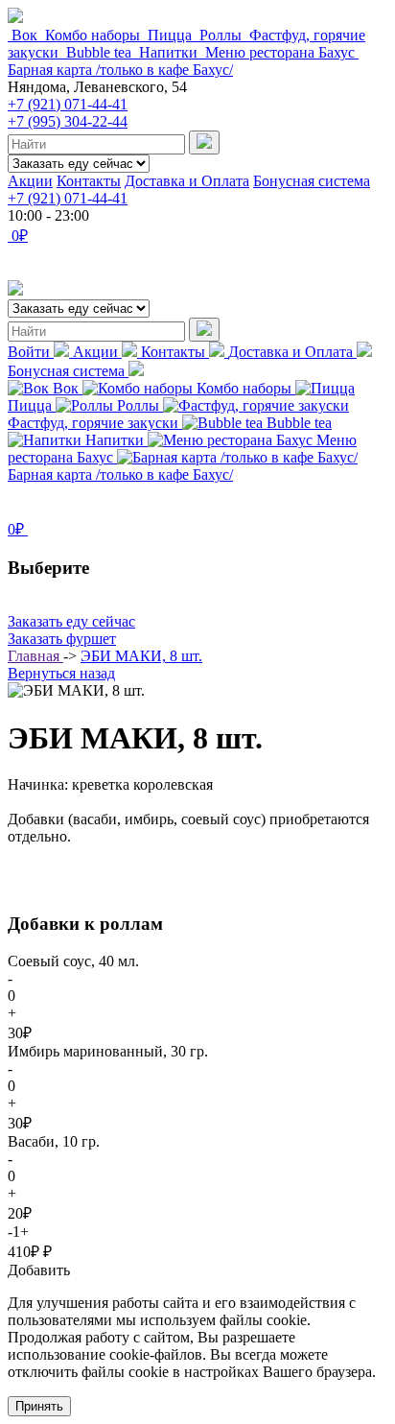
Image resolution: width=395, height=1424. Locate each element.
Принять (39, 1406)
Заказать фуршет (62, 638)
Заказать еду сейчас (71, 621)
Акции (30, 181)
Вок (24, 35)
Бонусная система (311, 181)
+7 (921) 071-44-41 (68, 104)
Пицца (170, 35)
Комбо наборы (92, 35)
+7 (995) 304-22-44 (68, 121)
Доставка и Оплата (187, 181)
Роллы (220, 35)
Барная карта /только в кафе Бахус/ (120, 69)
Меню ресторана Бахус (280, 52)
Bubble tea (98, 52)
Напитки (168, 52)
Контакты (89, 181)
